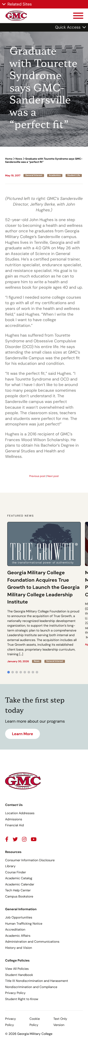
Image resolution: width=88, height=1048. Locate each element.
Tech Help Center (18, 890)
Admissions (13, 819)
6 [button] (29, 672)
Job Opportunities (18, 917)
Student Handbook (19, 975)
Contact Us (14, 805)
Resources (13, 852)
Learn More (22, 733)
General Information (21, 909)
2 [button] (12, 672)
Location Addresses (19, 813)
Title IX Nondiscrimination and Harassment (36, 981)
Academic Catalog (18, 878)
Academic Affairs (17, 936)
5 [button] (24, 672)
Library (10, 866)
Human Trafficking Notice (23, 923)
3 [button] (16, 672)
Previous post (37, 476)
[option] (44, 592)
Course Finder (15, 872)
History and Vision (18, 948)
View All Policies (17, 969)
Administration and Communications (32, 941)
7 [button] (33, 672)
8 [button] (37, 672)
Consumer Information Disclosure (30, 860)
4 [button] (20, 672)
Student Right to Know (21, 999)
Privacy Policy (15, 993)
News (18, 158)
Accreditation (15, 929)
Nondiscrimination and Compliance (31, 987)
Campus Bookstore (19, 896)
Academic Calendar (19, 884)
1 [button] (8, 672)
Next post (53, 476)
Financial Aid (14, 825)
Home (8, 158)
